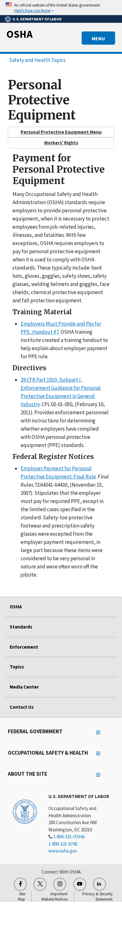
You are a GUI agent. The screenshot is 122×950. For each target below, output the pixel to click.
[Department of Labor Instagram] (59, 884)
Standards (21, 627)
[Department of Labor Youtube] (79, 884)
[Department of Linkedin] (99, 884)
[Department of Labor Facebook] (20, 884)
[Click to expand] (61, 7)
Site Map (21, 896)
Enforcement (24, 647)
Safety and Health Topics (37, 60)
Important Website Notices (54, 896)
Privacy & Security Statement (97, 896)
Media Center (24, 687)
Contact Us (21, 707)
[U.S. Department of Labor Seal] (25, 811)
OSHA (19, 34)
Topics (17, 667)
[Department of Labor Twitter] (40, 884)
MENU (98, 38)
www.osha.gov (62, 851)
